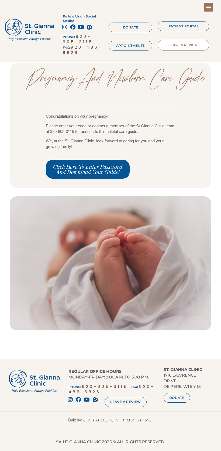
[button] (208, 7)
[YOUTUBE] (81, 27)
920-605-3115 (78, 39)
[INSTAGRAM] (65, 27)
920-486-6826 (82, 49)
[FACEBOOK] (73, 27)
